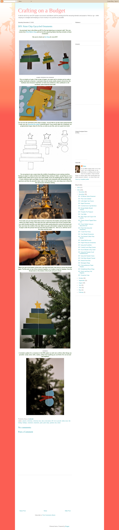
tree (56, 422)
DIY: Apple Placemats (84, 203)
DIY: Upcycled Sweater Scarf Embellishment (86, 252)
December (82, 192)
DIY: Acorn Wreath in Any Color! (86, 249)
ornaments (36, 422)
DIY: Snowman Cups (83, 275)
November (82, 194)
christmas (29, 421)
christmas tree (37, 421)
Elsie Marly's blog (31, 32)
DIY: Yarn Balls (82, 214)
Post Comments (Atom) (48, 515)
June (80, 287)
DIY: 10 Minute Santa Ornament (86, 196)
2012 (78, 190)
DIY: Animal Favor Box (84, 260)
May (80, 290)
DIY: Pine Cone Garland (84, 198)
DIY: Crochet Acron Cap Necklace (87, 205)
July (80, 285)
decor (43, 421)
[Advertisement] (45, 491)
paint (41, 422)
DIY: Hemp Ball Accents (84, 240)
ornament (30, 422)
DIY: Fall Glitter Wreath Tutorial (86, 258)
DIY (52, 421)
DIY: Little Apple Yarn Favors (86, 201)
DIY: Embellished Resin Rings (86, 269)
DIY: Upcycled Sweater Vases (86, 256)
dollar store (65, 421)
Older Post (68, 511)
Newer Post (23, 511)
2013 (78, 187)
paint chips (46, 422)
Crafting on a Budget (41, 10)
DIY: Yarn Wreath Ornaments (86, 234)
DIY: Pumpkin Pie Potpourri (85, 212)
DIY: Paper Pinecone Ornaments (87, 242)
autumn (24, 421)
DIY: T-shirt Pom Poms (84, 231)
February (81, 292)
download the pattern (34, 124)
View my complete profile (82, 179)
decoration (48, 421)
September (82, 280)
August (81, 283)
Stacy (84, 166)
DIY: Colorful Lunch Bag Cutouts (87, 247)
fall (69, 421)
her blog (47, 37)
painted (52, 422)
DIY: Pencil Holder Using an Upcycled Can (85, 224)
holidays (25, 422)
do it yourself (57, 421)
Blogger (67, 526)
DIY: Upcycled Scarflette (85, 245)
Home (45, 511)
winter (59, 422)
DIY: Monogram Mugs (84, 263)
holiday (20, 422)
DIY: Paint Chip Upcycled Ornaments (85, 228)
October (81, 278)
